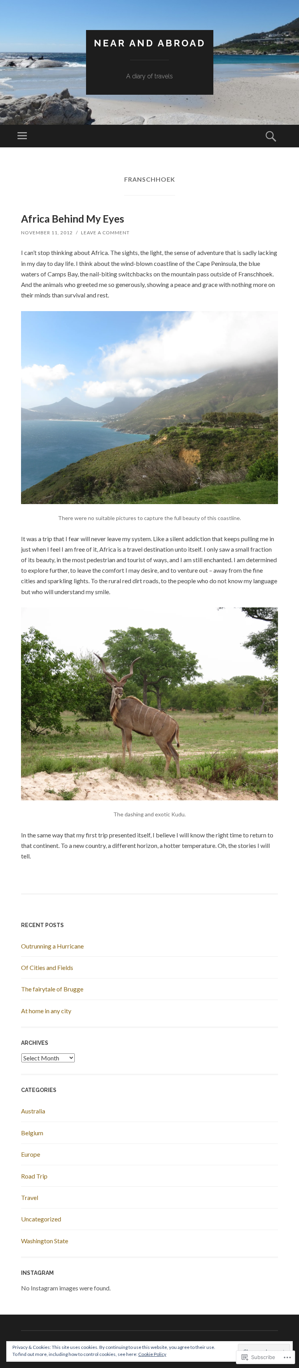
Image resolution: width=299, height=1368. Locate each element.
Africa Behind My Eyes (72, 218)
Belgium (32, 1132)
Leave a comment (105, 232)
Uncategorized (41, 1219)
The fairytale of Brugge (52, 989)
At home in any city (46, 1010)
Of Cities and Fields (47, 967)
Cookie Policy (152, 1354)
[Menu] (22, 136)
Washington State (44, 1240)
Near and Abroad (150, 43)
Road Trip (34, 1176)
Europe (30, 1154)
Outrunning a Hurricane (52, 946)
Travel (29, 1197)
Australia (33, 1111)
